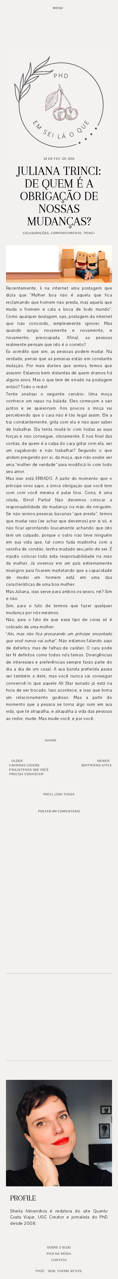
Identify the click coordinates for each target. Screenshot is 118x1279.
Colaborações (36, 233)
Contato (59, 1260)
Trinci (89, 233)
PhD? (40, 1271)
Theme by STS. (70, 1271)
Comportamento (66, 233)
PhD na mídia (59, 1254)
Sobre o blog (59, 1247)
